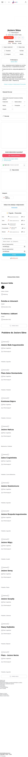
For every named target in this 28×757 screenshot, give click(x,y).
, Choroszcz (8, 418)
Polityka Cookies (18, 682)
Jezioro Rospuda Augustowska (14, 514)
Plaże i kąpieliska (7, 197)
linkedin (21, 54)
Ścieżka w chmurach (9, 301)
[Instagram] (5, 691)
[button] (15, 37)
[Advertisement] (14, 267)
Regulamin (2, 682)
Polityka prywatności (9, 682)
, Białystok (8, 643)
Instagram (8, 54)
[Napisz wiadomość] (22, 37)
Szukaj (14, 254)
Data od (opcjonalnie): (7, 244)
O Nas (1, 687)
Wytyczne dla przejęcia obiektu (11, 159)
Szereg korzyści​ (7, 160)
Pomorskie (14, 207)
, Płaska (7, 587)
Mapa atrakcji (15, 170)
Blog (7, 687)
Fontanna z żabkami (9, 314)
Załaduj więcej (15, 325)
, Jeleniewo (8, 615)
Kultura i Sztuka (4, 291)
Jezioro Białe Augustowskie (12, 345)
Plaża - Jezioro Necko (10, 655)
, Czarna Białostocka (10, 474)
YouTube (22, 50)
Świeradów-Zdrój (7, 307)
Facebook (8, 50)
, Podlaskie (8, 390)
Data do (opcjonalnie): (7, 249)
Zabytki (2, 304)
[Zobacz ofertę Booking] (14, 258)
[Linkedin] (13, 691)
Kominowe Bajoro (8, 401)
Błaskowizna (4, 446)
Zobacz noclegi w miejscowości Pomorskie (15, 84)
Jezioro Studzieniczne (10, 486)
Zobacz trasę (22, 47)
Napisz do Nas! (3, 693)
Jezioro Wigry (6, 542)
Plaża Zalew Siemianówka (11, 373)
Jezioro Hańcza (7, 430)
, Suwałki (8, 559)
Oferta (4, 687)
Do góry (4, 756)
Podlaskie (3, 361)
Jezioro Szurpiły (7, 599)
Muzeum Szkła (7, 283)
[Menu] (2, 2)
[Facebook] (2, 691)
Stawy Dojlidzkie (8, 627)
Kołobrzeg (5, 294)
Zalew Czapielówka (9, 458)
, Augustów (8, 361)
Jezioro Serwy (7, 571)
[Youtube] (9, 691)
